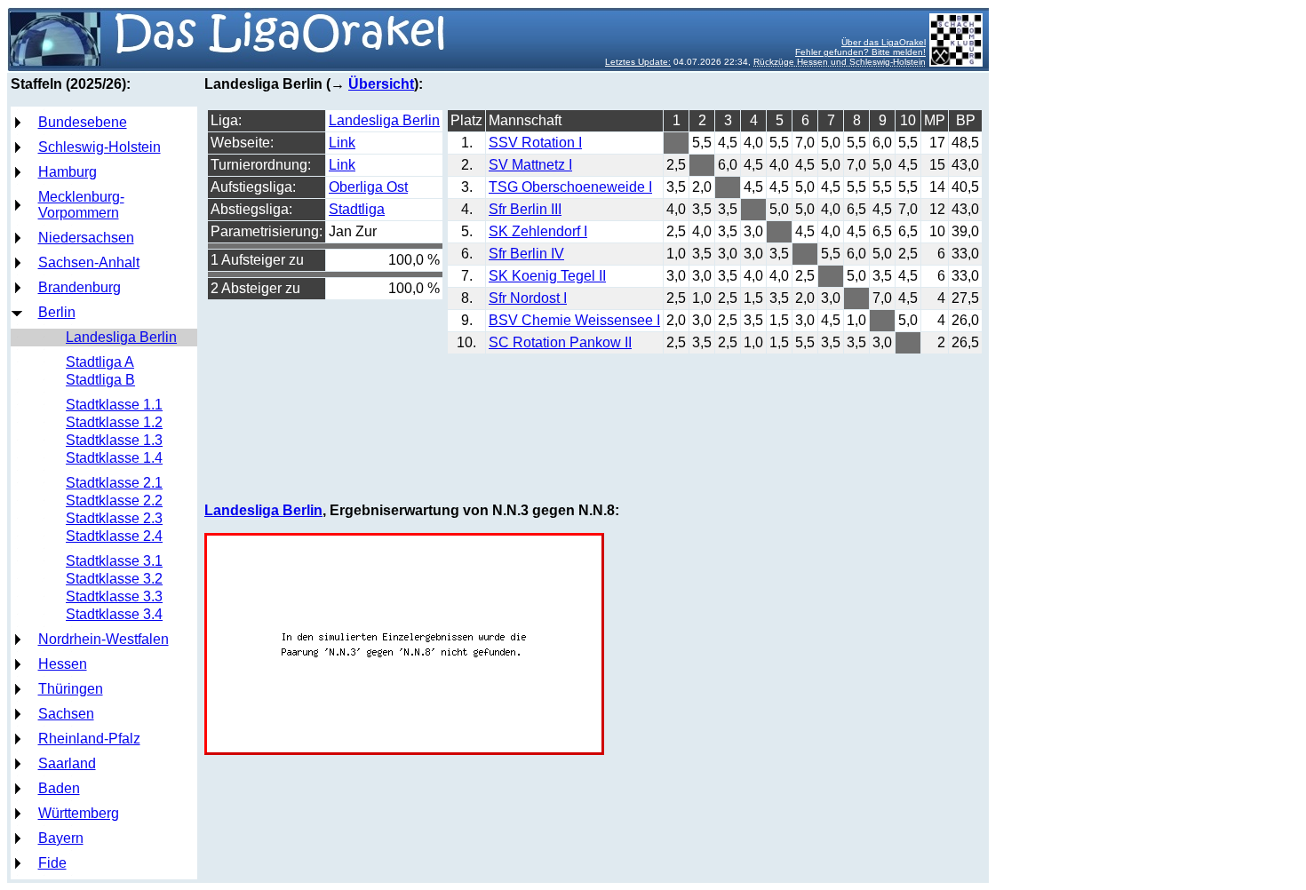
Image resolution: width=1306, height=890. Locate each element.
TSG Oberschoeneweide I (570, 187)
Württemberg (78, 813)
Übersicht (381, 83)
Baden (59, 788)
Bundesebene (82, 122)
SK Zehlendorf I (538, 231)
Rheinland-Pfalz (89, 738)
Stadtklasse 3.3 (114, 596)
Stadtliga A (100, 362)
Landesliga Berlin (121, 337)
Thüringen (70, 688)
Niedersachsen (86, 237)
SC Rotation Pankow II (560, 342)
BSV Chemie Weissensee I (574, 320)
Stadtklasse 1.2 (114, 422)
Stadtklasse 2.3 (114, 518)
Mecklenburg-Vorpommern (81, 204)
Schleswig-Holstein (99, 147)
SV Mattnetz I (530, 164)
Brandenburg (79, 287)
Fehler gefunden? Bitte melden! (860, 52)
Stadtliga (357, 209)
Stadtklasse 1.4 (114, 457)
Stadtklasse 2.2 (114, 500)
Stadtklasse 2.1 (114, 482)
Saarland (67, 763)
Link (342, 142)
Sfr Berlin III (525, 209)
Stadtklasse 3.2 (114, 578)
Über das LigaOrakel (883, 42)
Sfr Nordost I (528, 298)
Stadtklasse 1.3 (114, 440)
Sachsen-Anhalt (88, 262)
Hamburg (67, 171)
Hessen (62, 663)
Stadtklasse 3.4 (114, 614)
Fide (52, 862)
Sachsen (66, 713)
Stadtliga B (100, 379)
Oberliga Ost (368, 187)
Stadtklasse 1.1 (114, 404)
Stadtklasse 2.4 (114, 536)
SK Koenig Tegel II (547, 275)
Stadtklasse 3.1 (114, 560)
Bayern (61, 838)
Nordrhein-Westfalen (103, 639)
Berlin (57, 312)
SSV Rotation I (535, 142)
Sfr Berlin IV (526, 253)
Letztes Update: (638, 62)
